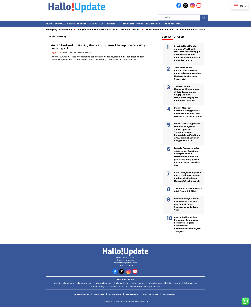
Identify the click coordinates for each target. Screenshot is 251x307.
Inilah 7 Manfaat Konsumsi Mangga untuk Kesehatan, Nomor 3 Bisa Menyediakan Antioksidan (188, 112)
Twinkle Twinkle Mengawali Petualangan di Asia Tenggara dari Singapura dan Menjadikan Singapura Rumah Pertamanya (187, 93)
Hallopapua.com (152, 286)
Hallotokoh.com (121, 283)
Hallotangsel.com (190, 283)
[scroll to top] (241, 302)
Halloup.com (68, 283)
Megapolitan (96, 23)
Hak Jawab (169, 294)
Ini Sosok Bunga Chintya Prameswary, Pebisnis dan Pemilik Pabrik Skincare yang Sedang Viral (186, 204)
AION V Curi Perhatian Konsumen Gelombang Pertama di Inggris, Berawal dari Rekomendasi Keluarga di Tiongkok (187, 224)
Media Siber (115, 294)
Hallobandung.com (100, 286)
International (154, 23)
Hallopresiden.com (103, 283)
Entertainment (126, 23)
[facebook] (179, 7)
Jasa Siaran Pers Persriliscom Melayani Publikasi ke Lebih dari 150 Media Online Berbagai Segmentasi (187, 73)
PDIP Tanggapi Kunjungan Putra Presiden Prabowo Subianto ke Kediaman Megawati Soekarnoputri (187, 176)
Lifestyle (110, 23)
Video (179, 23)
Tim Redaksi (132, 294)
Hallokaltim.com (172, 283)
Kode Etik (99, 294)
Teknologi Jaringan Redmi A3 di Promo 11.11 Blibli (188, 190)
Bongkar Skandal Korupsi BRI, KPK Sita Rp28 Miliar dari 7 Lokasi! (104, 29)
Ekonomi (81, 23)
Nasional (59, 23)
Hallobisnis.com (138, 283)
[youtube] (199, 7)
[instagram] (193, 7)
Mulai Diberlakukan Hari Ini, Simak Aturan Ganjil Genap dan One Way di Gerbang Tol (99, 47)
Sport (139, 23)
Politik (71, 23)
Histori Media (81, 294)
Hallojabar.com (155, 283)
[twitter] (186, 7)
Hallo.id (56, 283)
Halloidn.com (136, 286)
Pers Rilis (169, 23)
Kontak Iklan (150, 294)
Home (49, 23)
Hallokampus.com (119, 286)
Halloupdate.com (84, 283)
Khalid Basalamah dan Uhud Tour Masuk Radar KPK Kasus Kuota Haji (176, 29)
